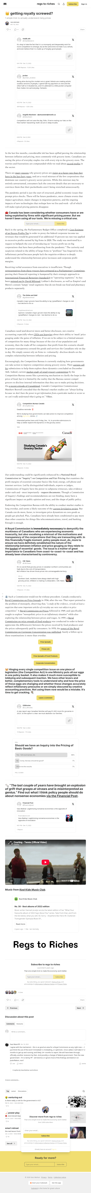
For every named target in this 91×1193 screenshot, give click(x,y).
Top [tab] (7, 1091)
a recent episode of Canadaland (24, 386)
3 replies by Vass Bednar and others (25, 1070)
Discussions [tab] (22, 1091)
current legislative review (65, 508)
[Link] (2, 215)
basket (14, 548)
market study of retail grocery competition (47, 372)
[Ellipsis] (85, 1044)
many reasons (22, 173)
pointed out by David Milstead (25, 281)
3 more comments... (12, 1080)
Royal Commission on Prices (34, 611)
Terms (50, 1177)
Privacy (43, 1177)
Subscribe (73, 4)
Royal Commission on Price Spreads (23, 600)
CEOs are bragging (43, 334)
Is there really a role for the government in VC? (23, 1100)
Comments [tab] (10, 1024)
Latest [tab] (13, 1091)
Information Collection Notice (45, 1143)
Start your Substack (39, 1183)
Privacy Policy (62, 1143)
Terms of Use (56, 1141)
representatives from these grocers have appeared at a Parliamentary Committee (45, 270)
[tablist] (14, 1024)
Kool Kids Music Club (32, 889)
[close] (67, 1107)
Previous (13, 1008)
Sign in (84, 4)
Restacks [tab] (20, 1024)
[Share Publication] (63, 4)
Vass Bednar (14, 22)
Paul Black (14, 1044)
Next (79, 1008)
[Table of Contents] (2, 596)
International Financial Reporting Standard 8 (27, 277)
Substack (34, 1188)
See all (9, 1143)
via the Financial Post (62, 796)
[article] (45, 1102)
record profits (73, 163)
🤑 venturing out (13, 1097)
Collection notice (60, 1177)
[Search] (59, 4)
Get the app (56, 1183)
